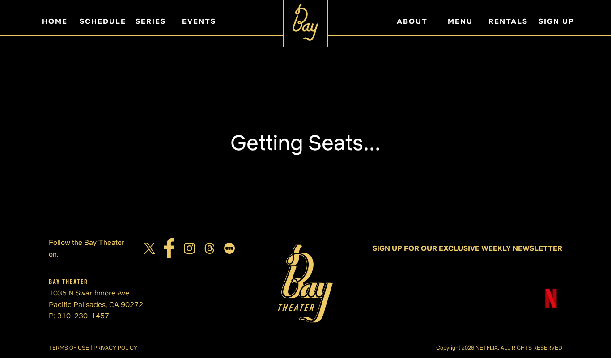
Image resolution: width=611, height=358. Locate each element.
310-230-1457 (83, 315)
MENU (460, 21)
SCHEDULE (103, 21)
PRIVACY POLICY (115, 347)
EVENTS (199, 21)
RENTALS (508, 21)
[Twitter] (149, 248)
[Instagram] (189, 248)
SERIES (151, 21)
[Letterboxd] (229, 248)
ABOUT (412, 21)
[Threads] (209, 248)
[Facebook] (169, 248)
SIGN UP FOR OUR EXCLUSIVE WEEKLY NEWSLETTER (467, 248)
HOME (55, 21)
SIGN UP (556, 21)
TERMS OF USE (69, 347)
